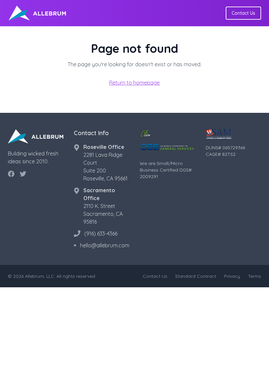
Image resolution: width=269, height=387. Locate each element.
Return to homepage (134, 82)
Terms (254, 276)
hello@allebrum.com (104, 245)
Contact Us (243, 13)
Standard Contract (195, 276)
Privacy (232, 276)
